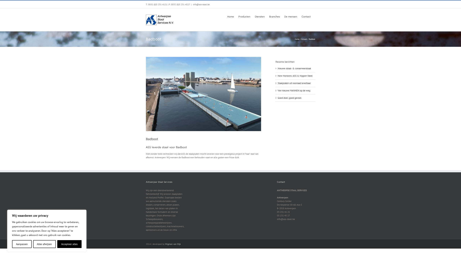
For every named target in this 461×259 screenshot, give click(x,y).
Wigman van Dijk (173, 244)
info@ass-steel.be (201, 4)
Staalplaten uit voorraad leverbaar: (294, 83)
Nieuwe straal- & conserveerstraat (294, 68)
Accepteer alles (69, 244)
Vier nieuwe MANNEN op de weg (294, 90)
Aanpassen (22, 244)
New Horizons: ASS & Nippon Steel (295, 75)
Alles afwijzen (44, 244)
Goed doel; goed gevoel (289, 97)
